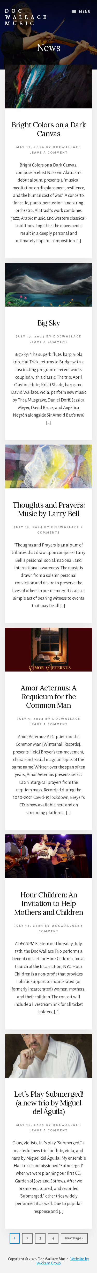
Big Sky (48, 323)
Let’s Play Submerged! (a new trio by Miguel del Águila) (48, 1102)
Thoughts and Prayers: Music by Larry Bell (48, 509)
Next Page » (74, 1240)
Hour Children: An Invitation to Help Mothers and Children (48, 903)
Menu (85, 11)
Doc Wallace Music (27, 17)
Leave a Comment (48, 152)
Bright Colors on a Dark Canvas (48, 129)
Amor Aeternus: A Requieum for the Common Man (48, 696)
